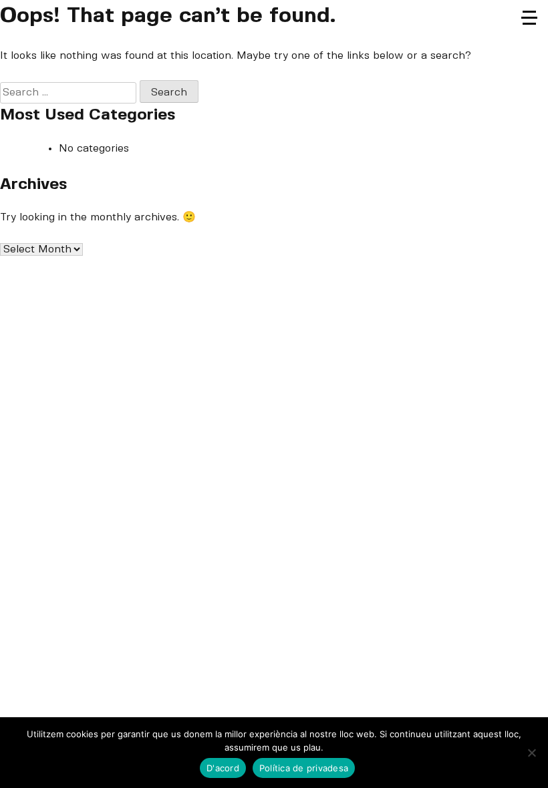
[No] (531, 752)
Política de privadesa (303, 768)
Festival (531, 38)
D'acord (223, 768)
